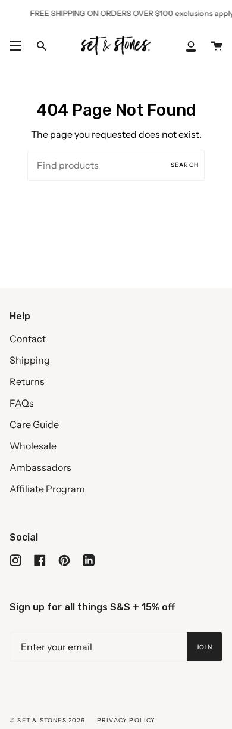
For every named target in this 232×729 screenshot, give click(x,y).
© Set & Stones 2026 (47, 720)
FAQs (22, 403)
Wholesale (33, 446)
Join (204, 647)
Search (185, 165)
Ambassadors (40, 467)
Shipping (30, 360)
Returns (27, 381)
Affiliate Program (47, 489)
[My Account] (191, 45)
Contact (28, 339)
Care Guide (34, 424)
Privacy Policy (126, 720)
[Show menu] (15, 46)
